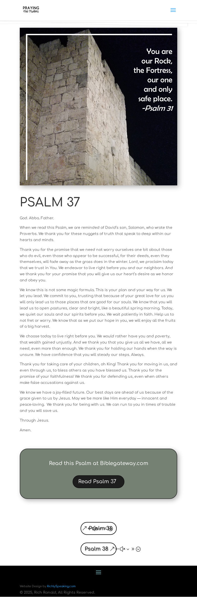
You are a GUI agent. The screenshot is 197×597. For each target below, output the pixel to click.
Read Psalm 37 (97, 482)
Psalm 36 (100, 528)
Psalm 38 (96, 549)
